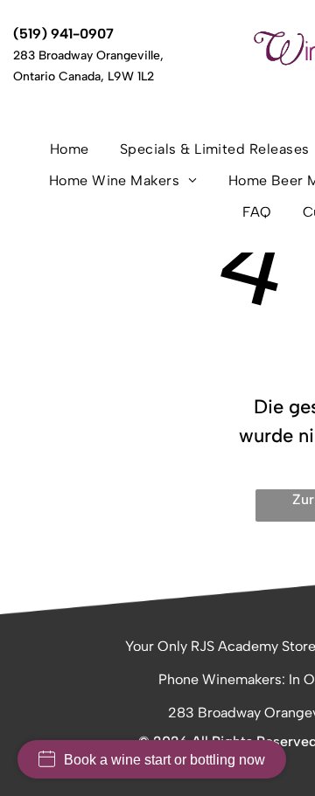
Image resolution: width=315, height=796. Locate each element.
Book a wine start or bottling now (164, 759)
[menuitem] (76, 154)
